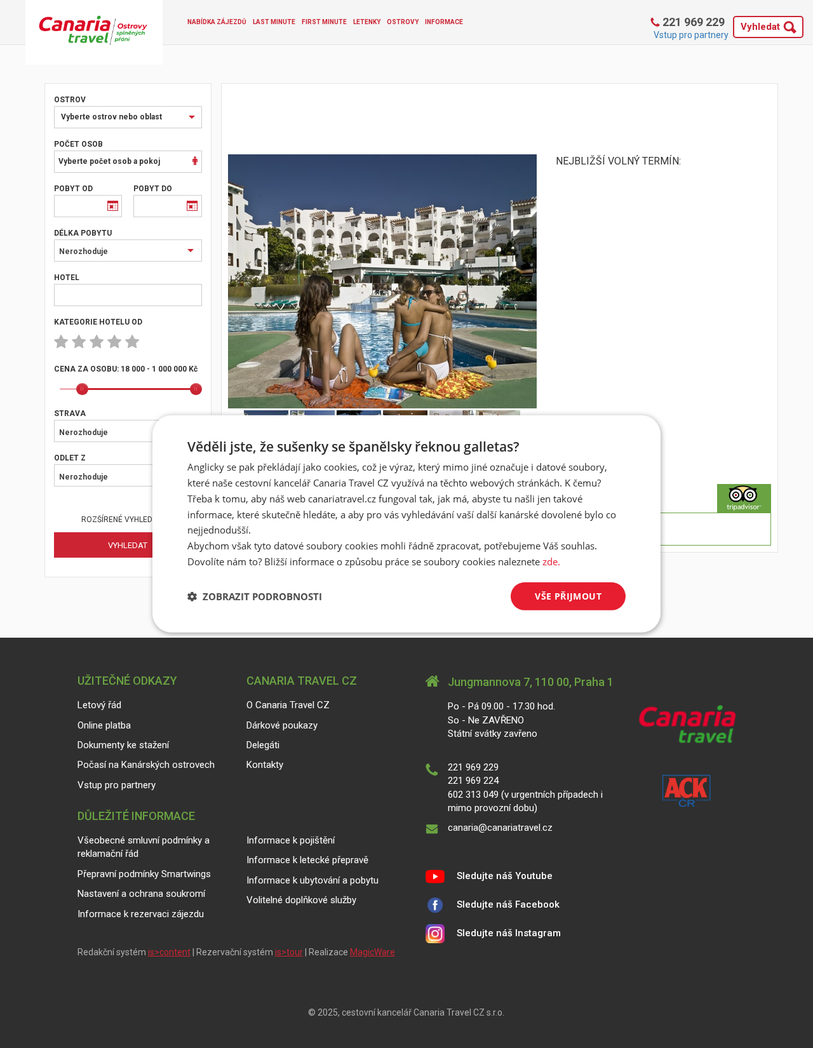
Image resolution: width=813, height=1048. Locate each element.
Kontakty (264, 764)
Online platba (104, 725)
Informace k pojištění (290, 840)
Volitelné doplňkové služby (301, 900)
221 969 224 (473, 780)
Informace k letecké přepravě (307, 860)
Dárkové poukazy (282, 725)
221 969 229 (692, 22)
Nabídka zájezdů (216, 21)
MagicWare (372, 952)
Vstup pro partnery (691, 35)
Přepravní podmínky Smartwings (144, 874)
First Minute (324, 21)
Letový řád (99, 705)
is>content (169, 952)
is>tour (289, 952)
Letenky (366, 21)
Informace (444, 21)
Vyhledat (760, 26)
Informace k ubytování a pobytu (312, 880)
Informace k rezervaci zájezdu (140, 914)
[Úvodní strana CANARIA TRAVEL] (94, 32)
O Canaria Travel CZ (288, 705)
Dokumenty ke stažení (123, 745)
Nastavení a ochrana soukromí (141, 893)
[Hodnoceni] (744, 498)
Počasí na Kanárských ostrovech (146, 764)
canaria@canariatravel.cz (500, 827)
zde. (551, 561)
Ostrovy (403, 21)
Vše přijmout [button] (568, 595)
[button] (254, 596)
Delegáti (262, 745)
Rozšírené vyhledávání (127, 519)
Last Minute (274, 21)
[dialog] (406, 524)
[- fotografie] (382, 281)
